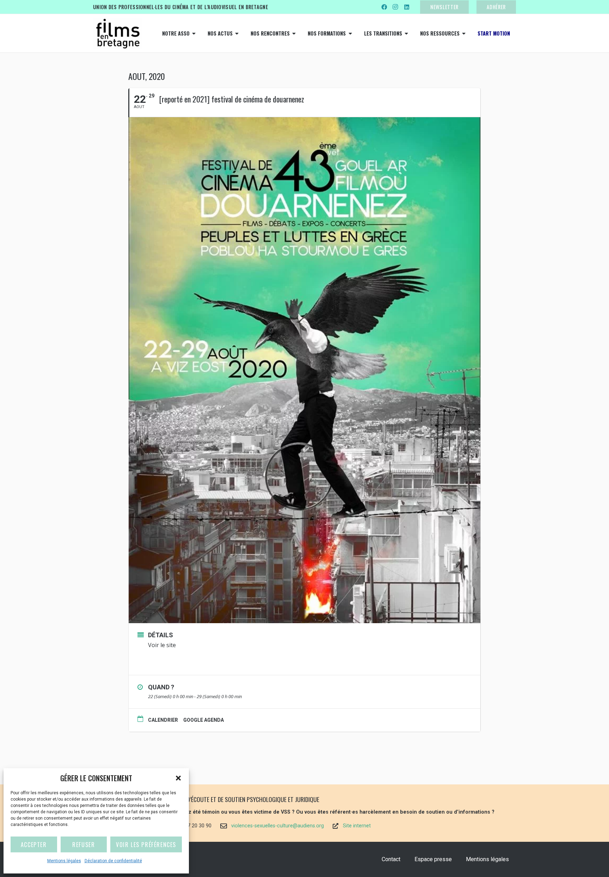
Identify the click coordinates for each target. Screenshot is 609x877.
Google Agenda (203, 720)
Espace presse (433, 859)
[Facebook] (384, 7)
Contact (391, 859)
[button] (178, 778)
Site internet (357, 826)
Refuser (83, 844)
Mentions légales (64, 860)
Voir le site (162, 645)
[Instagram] (395, 7)
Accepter (34, 844)
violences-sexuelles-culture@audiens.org (277, 826)
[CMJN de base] (117, 33)
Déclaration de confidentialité (113, 860)
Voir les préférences (146, 844)
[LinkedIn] (406, 7)
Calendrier (163, 720)
